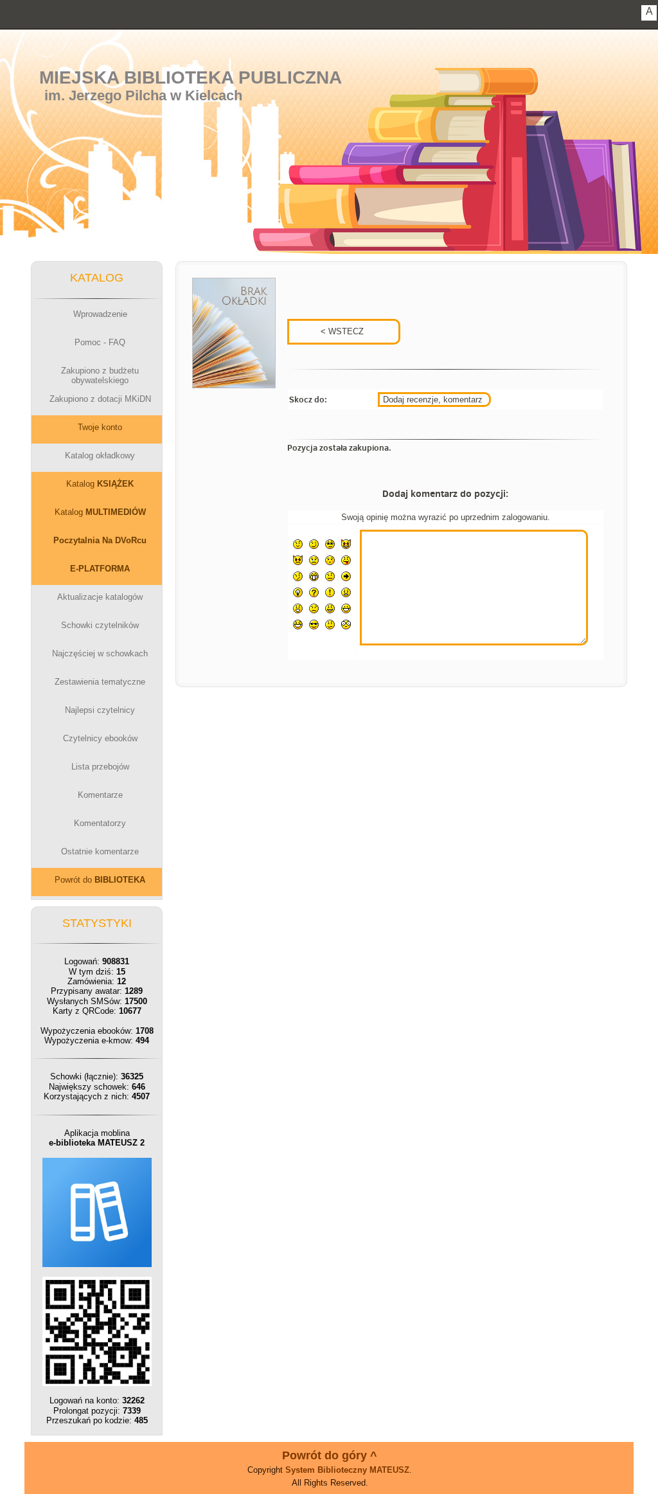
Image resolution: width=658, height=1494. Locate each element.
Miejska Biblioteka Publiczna (190, 77)
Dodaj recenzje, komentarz (433, 399)
